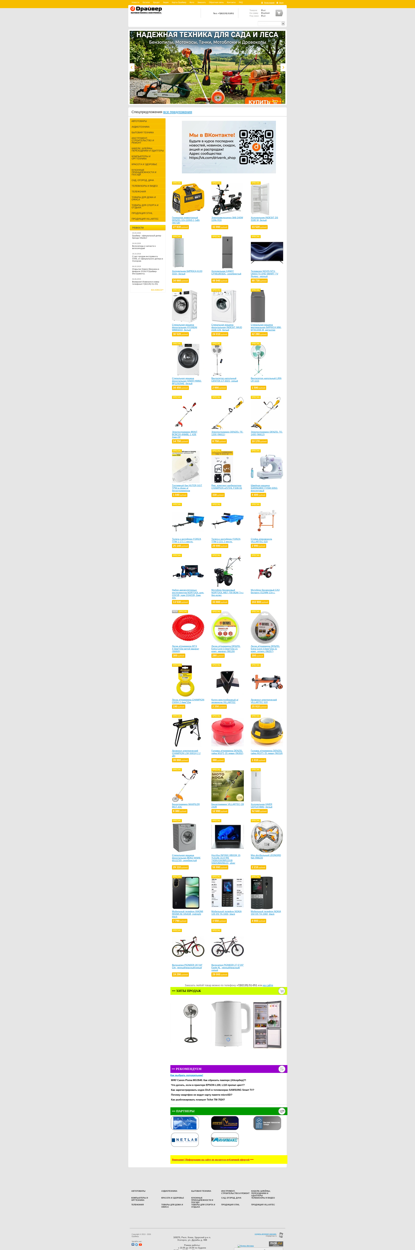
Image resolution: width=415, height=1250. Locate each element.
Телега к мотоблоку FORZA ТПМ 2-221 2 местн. (225, 540)
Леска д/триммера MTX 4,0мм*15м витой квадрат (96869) (185, 649)
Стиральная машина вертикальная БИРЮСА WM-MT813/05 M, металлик (266, 327)
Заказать (201, 2)
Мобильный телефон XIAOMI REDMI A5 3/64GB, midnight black (187, 914)
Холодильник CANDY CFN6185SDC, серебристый (226, 272)
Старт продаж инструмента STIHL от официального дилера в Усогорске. (147, 258)
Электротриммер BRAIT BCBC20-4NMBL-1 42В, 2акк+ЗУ (184, 434)
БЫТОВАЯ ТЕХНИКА (143, 132)
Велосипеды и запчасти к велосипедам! (144, 247)
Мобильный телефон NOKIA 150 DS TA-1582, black (266, 912)
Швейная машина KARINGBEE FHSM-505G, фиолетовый (264, 488)
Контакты (231, 2)
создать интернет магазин (265, 1234)
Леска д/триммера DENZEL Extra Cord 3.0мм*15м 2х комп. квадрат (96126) (225, 649)
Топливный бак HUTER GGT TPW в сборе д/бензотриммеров (187, 488)
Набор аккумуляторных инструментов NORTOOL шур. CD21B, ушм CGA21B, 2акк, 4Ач (188, 594)
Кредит (156, 2)
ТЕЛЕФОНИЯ (139, 191)
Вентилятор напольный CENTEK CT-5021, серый (224, 379)
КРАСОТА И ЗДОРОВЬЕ (144, 164)
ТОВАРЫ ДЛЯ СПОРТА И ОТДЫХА (145, 206)
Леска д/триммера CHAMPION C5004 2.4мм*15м (188, 701)
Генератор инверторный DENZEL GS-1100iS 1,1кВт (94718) (186, 220)
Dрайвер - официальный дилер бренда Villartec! (146, 237)
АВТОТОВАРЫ (139, 121)
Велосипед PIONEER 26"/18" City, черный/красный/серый (187, 966)
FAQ (241, 2)
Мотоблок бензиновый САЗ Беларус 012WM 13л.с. (265, 591)
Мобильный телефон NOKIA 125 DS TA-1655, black (226, 912)
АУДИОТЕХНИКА (140, 126)
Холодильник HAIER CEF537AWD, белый (261, 805)
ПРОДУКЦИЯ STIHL (142, 213)
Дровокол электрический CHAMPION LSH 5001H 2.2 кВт (186, 753)
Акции (166, 2)
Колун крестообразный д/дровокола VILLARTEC (224, 701)
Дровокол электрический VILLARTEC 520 (264, 701)
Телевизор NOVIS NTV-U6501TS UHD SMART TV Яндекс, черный (264, 274)
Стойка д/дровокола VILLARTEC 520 (261, 540)
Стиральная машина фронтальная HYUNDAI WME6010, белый (184, 327)
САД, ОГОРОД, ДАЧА (143, 180)
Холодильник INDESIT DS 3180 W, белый (264, 218)
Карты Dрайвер (179, 2)
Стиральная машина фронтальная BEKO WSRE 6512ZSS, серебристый (186, 858)
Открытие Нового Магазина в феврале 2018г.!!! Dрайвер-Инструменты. (145, 271)
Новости (135, 2)
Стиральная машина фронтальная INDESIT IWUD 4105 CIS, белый (226, 327)
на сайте (268, 985)
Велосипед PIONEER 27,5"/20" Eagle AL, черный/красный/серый (227, 967)
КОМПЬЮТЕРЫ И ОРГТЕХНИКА (141, 157)
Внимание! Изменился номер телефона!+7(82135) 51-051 (145, 283)
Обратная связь (216, 2)
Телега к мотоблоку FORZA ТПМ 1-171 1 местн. (186, 540)
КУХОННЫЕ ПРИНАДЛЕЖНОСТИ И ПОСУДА (144, 172)
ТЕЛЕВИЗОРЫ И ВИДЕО (145, 186)
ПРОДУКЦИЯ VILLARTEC (145, 219)
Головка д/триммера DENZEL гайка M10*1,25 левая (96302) (227, 752)
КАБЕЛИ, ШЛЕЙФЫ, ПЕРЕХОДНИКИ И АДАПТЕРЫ (148, 149)
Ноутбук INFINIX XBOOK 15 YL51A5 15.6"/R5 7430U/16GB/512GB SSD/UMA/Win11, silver (225, 859)
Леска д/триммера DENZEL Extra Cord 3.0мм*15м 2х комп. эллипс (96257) (265, 649)
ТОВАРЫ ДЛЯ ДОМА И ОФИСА (144, 198)
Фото (192, 2)
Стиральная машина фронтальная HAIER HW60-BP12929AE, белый (187, 381)
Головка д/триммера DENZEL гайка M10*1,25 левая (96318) (267, 752)
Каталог (146, 2)
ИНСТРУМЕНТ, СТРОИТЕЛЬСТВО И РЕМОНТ (143, 140)
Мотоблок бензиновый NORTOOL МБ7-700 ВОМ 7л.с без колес (227, 592)
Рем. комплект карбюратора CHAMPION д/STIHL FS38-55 (226, 486)
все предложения (177, 112)
